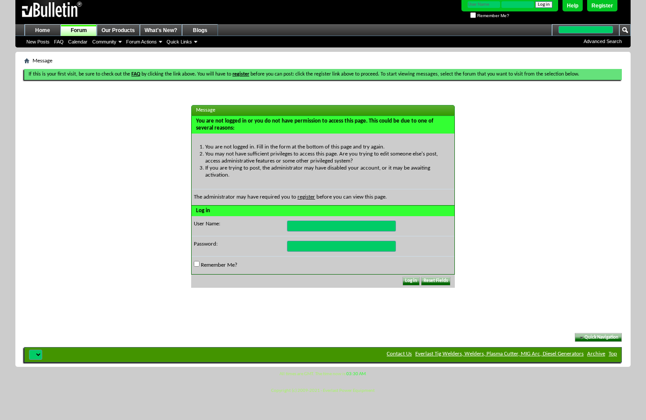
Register (602, 6)
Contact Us (399, 354)
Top (613, 354)
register (306, 197)
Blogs (200, 30)
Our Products (118, 30)
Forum (79, 30)
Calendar (77, 41)
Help (572, 6)
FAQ (59, 41)
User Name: (207, 224)
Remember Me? (492, 15)
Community (104, 41)
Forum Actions (141, 41)
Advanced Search (603, 41)
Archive (596, 354)
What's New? (161, 30)
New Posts (38, 41)
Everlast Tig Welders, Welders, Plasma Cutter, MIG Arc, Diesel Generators (499, 354)
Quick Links (179, 41)
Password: (206, 244)
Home (42, 30)
